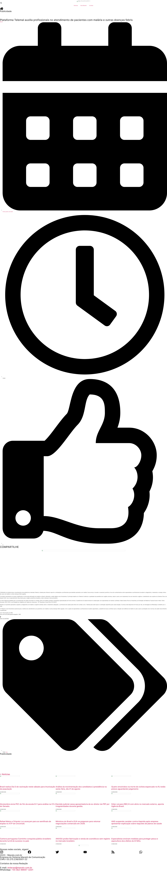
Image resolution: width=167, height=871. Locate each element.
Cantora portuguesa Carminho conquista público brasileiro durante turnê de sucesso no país (25, 840)
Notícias (76, 5)
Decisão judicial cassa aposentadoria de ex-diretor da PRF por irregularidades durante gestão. (83, 805)
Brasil (1, 21)
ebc (7, 752)
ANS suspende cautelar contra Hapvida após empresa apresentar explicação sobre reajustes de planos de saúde (136, 822)
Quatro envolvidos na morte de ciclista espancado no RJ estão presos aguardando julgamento (138, 788)
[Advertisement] (26, 15)
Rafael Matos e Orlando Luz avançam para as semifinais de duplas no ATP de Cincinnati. (25, 822)
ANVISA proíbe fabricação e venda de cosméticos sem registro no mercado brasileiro (83, 840)
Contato (91, 5)
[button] (1, 3)
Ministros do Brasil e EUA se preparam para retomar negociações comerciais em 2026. (78, 822)
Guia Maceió (83, 5)
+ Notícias (5, 774)
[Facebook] (29, 852)
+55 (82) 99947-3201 (22, 869)
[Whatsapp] (140, 852)
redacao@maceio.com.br (19, 867)
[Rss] (113, 852)
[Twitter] (57, 852)
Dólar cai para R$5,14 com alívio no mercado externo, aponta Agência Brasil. (137, 805)
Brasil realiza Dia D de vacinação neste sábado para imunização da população (27, 788)
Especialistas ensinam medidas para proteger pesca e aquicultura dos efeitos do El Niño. (134, 840)
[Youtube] (85, 852)
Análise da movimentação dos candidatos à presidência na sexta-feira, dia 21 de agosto (81, 788)
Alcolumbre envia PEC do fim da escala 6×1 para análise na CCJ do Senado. (27, 805)
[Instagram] (1, 852)
